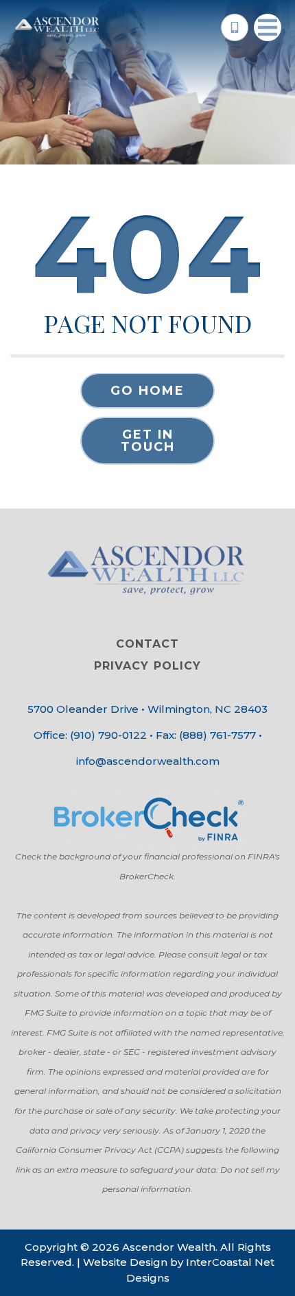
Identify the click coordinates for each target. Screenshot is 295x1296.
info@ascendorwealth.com (148, 761)
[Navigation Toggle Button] (267, 27)
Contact (147, 643)
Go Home (147, 390)
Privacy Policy (147, 665)
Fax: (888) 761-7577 (206, 735)
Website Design (125, 1262)
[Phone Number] (234, 27)
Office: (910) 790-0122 (90, 735)
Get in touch (148, 440)
